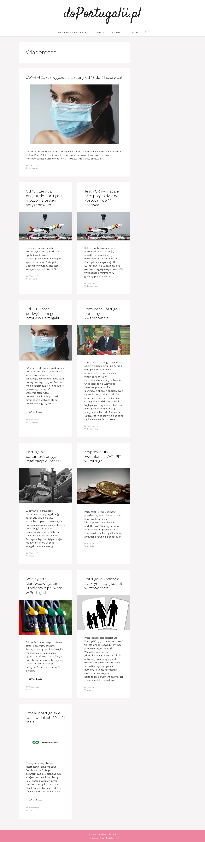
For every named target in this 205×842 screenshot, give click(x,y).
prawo (31, 556)
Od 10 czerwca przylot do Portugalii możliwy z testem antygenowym (44, 198)
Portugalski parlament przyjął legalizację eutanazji (43, 456)
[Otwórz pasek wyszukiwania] (145, 32)
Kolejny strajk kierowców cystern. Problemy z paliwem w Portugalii (44, 586)
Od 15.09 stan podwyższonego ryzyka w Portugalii (42, 313)
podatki (90, 546)
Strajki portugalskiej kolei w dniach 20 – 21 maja (45, 717)
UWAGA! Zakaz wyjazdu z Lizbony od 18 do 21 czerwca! (74, 77)
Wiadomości (34, 165)
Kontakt (112, 834)
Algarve (116, 32)
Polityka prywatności (98, 834)
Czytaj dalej (35, 412)
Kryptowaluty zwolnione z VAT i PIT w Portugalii (102, 456)
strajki (31, 690)
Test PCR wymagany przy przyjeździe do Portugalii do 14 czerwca (102, 198)
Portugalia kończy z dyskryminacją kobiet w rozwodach (103, 583)
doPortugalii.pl (102, 14)
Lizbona (97, 32)
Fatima (134, 32)
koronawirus (34, 168)
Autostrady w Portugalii (72, 32)
